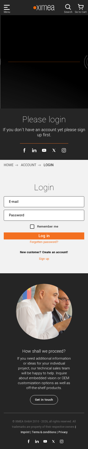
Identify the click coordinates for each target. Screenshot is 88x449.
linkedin (34, 150)
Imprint (25, 432)
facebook (24, 150)
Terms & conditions (44, 432)
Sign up (44, 259)
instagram (64, 150)
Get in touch (44, 399)
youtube (44, 150)
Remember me (47, 226)
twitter (54, 150)
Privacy (63, 432)
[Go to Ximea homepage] (44, 8)
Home (8, 165)
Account (28, 165)
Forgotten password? (44, 242)
